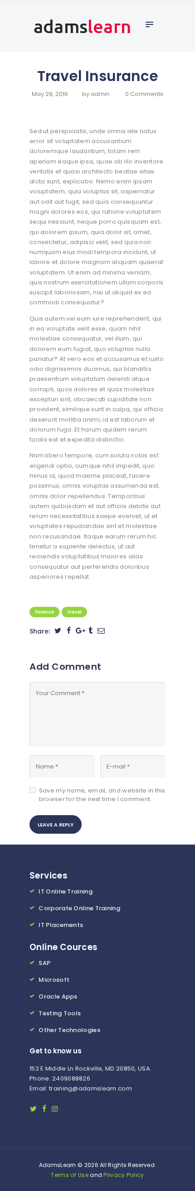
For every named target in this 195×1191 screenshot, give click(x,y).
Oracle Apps (58, 996)
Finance (44, 612)
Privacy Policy (123, 1175)
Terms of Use (69, 1175)
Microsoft (54, 979)
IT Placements (61, 925)
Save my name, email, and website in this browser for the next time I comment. (102, 795)
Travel (74, 612)
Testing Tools (60, 1013)
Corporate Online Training (79, 908)
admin (101, 94)
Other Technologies (69, 1030)
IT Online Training (65, 891)
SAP (44, 963)
